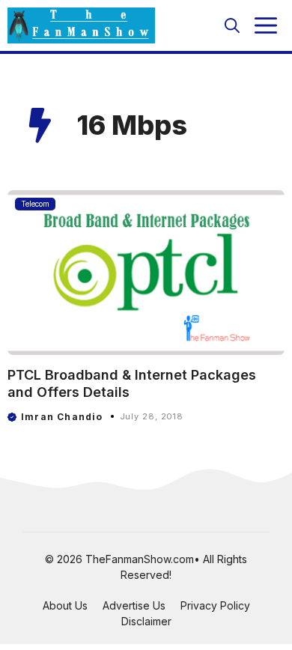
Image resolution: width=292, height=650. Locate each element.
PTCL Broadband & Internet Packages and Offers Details (131, 383)
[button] (232, 25)
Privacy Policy (215, 605)
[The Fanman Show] (81, 25)
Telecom (35, 203)
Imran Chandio (62, 416)
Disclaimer (146, 621)
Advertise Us (134, 605)
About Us (65, 605)
